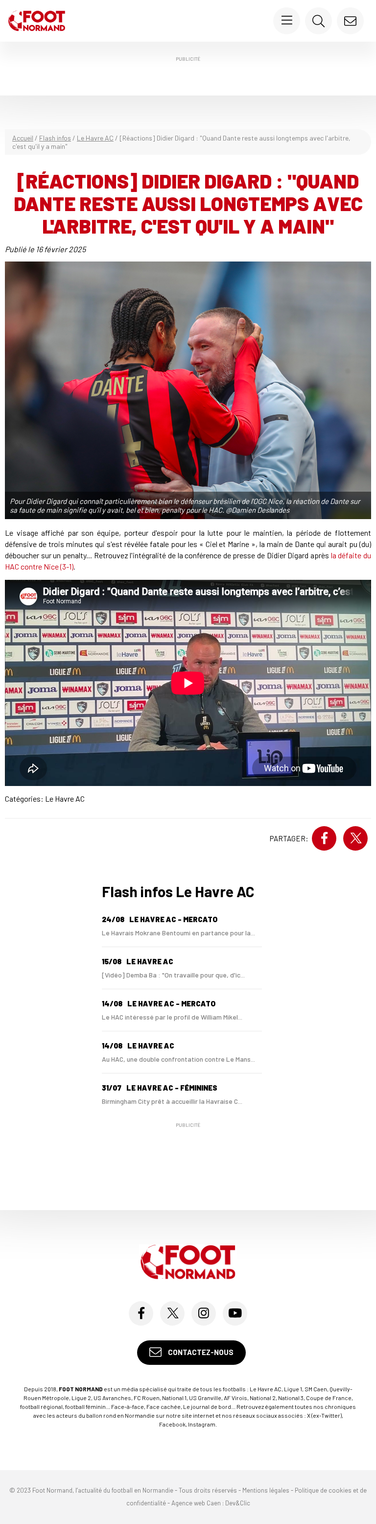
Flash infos (55, 138)
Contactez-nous (200, 1352)
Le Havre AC (95, 138)
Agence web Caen (196, 1503)
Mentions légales (265, 1490)
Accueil (22, 138)
